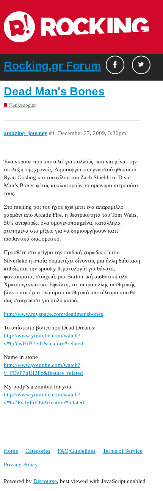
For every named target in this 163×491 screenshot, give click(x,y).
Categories (37, 451)
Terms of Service (123, 451)
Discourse (45, 481)
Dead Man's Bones (54, 91)
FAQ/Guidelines (77, 451)
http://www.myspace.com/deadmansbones (53, 314)
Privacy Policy (21, 464)
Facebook (115, 65)
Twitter (141, 65)
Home (11, 451)
